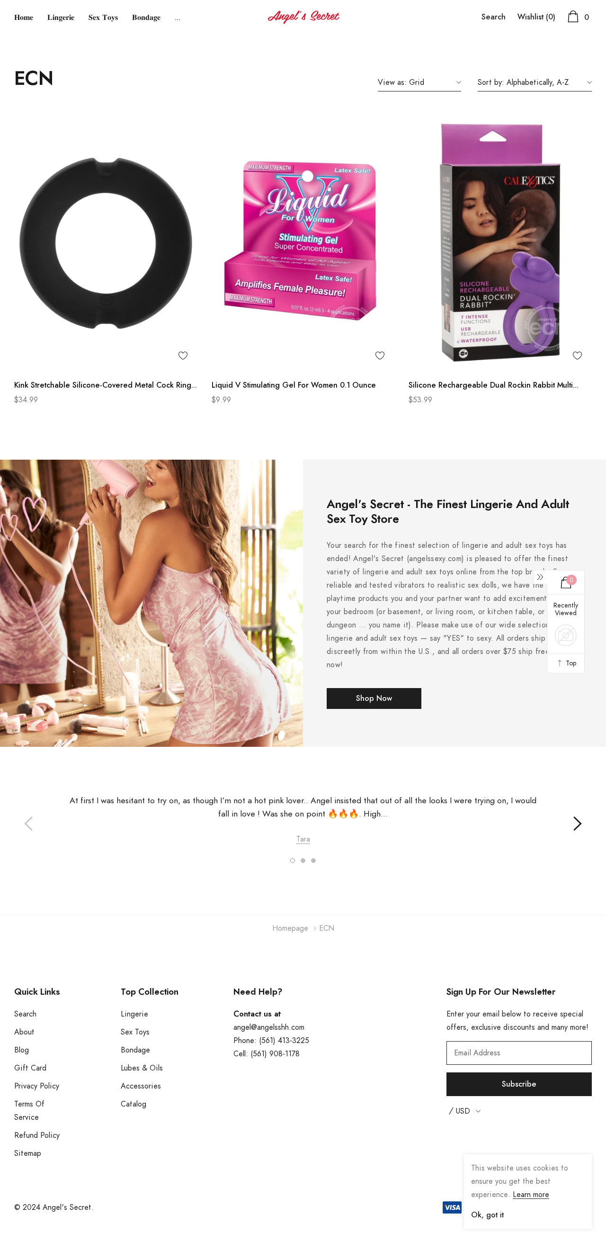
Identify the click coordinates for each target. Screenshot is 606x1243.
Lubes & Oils (142, 1068)
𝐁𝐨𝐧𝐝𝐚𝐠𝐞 (146, 17)
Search (493, 17)
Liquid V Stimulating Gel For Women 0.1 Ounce (294, 385)
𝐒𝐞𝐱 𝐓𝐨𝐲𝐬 (103, 17)
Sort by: (491, 82)
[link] (105, 242)
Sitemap (27, 1153)
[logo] (303, 17)
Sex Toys (135, 1032)
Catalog (133, 1104)
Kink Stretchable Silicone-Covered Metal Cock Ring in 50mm (102, 386)
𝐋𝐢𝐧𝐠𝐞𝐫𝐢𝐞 (60, 17)
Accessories (141, 1086)
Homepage (290, 928)
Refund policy (37, 1135)
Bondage (135, 1050)
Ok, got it (487, 1215)
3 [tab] (313, 860)
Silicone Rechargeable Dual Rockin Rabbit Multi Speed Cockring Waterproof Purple (491, 386)
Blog (21, 1050)
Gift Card (30, 1068)
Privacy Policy (36, 1086)
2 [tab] (303, 860)
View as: (392, 82)
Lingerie (134, 1014)
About (24, 1032)
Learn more (531, 1194)
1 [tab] (292, 860)
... (177, 17)
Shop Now (374, 698)
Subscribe (519, 1084)
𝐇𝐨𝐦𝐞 (23, 17)
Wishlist (536, 17)
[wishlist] (183, 355)
